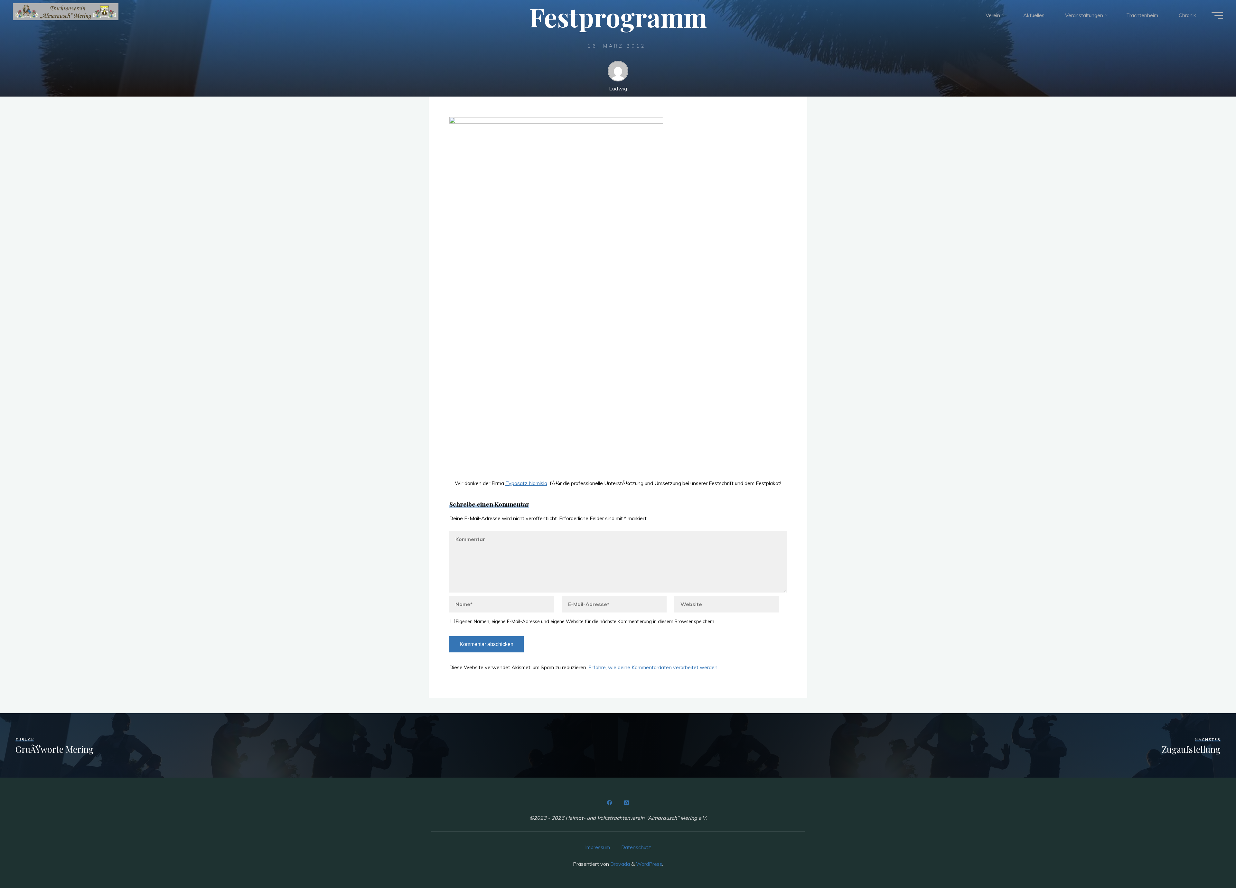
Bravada (619, 864)
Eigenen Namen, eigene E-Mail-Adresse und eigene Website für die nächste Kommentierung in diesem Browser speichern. (585, 621)
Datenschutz (636, 847)
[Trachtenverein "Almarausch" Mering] (65, 11)
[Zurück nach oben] (1211, 863)
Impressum (597, 847)
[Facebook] (610, 803)
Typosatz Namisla (526, 483)
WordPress (649, 864)
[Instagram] (626, 803)
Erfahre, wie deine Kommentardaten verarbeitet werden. (653, 667)
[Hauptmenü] (1217, 15)
